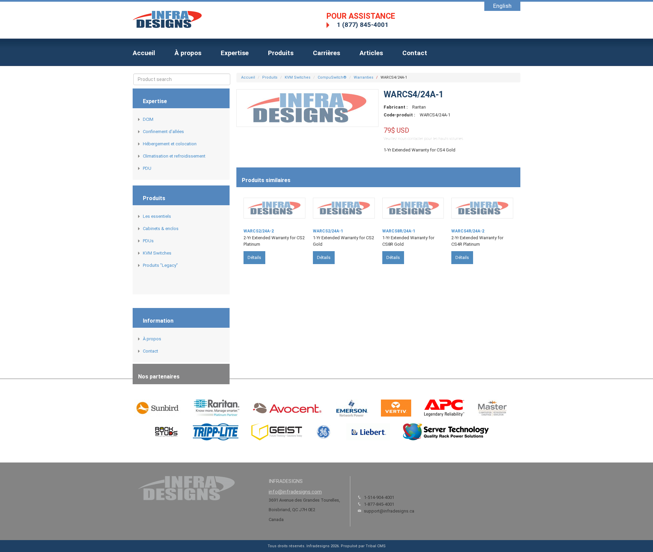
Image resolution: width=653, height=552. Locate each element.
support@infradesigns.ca (389, 511)
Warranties (363, 77)
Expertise (235, 53)
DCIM (148, 119)
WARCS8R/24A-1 (398, 231)
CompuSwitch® (332, 77)
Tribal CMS (376, 546)
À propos (187, 53)
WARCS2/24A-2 (259, 231)
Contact (414, 53)
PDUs (148, 240)
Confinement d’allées (163, 131)
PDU (147, 168)
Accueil (144, 53)
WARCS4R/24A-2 (467, 231)
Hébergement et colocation (170, 143)
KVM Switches (157, 253)
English (502, 5)
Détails (254, 257)
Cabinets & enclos (161, 228)
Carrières (326, 53)
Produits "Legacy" (160, 265)
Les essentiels (157, 216)
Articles (371, 53)
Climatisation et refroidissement (174, 156)
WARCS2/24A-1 (328, 231)
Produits (281, 53)
